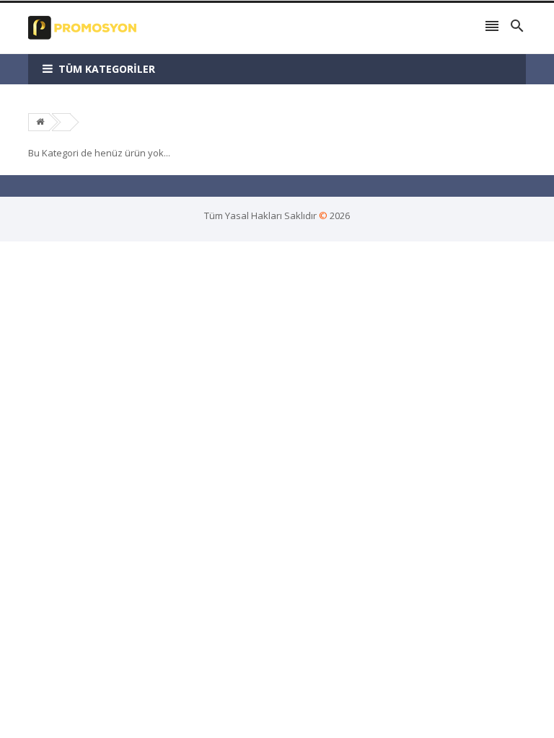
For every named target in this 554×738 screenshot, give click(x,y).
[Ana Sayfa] (40, 121)
